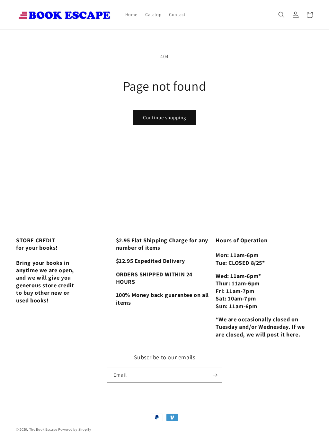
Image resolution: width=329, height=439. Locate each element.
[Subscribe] (215, 375)
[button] (281, 15)
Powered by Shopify (74, 429)
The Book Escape (43, 429)
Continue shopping (164, 117)
